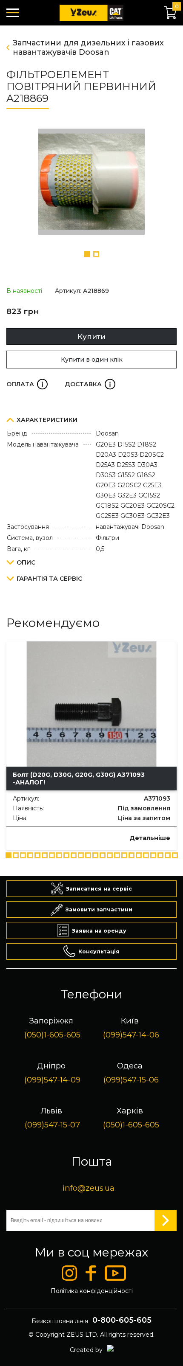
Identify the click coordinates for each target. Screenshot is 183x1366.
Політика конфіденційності (92, 1291)
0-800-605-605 (122, 1320)
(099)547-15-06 (131, 1080)
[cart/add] (19, 837)
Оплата (27, 384)
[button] (87, 254)
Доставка (90, 384)
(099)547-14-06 (131, 1035)
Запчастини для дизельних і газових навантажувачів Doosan (88, 47)
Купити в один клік (92, 359)
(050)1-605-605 (52, 1035)
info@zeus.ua (88, 1188)
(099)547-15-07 (52, 1125)
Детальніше (149, 838)
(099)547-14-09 (52, 1080)
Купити (91, 336)
